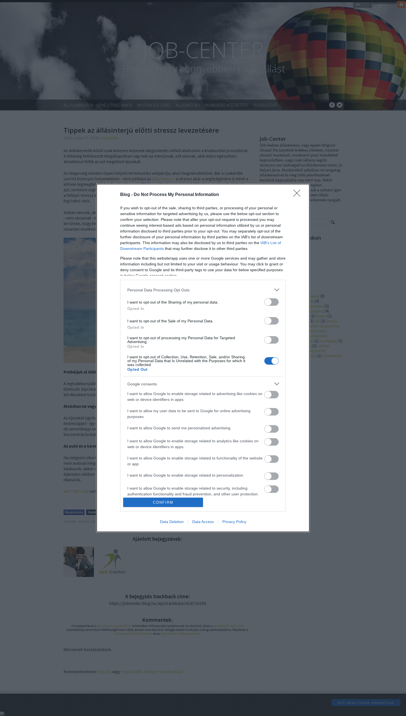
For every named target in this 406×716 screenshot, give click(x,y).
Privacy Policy (234, 521)
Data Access (203, 521)
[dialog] (203, 358)
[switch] (271, 302)
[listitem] (203, 290)
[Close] (298, 195)
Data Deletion (172, 521)
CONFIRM (163, 502)
